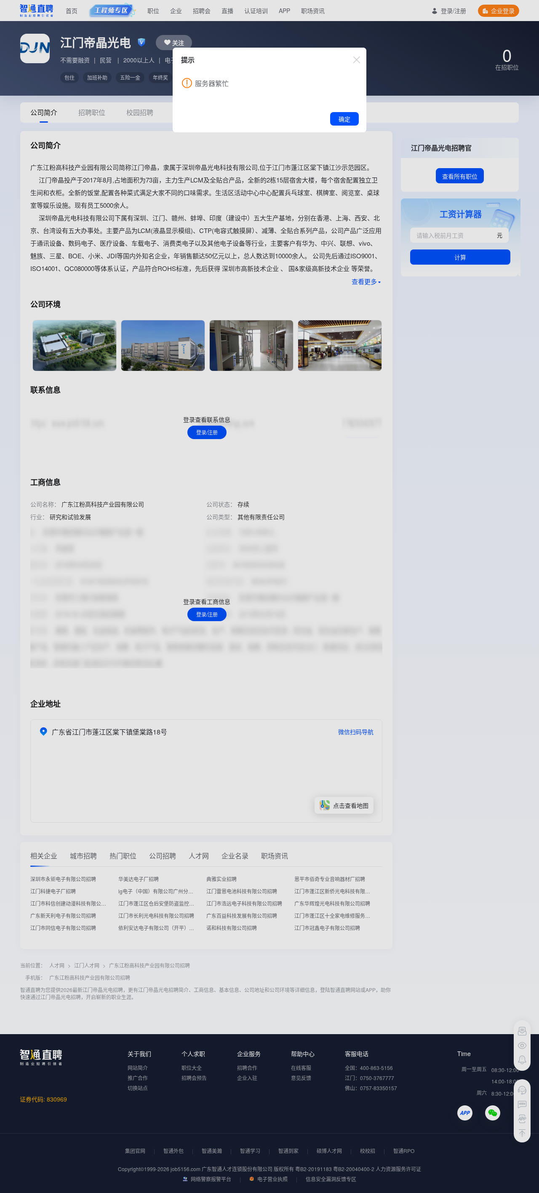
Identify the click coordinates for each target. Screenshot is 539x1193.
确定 (344, 119)
